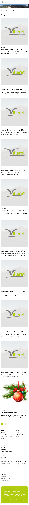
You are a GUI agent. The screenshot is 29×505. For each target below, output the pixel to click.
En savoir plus (21, 500)
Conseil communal (19, 465)
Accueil (3, 10)
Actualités (12, 10)
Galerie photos (19, 438)
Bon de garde (3, 449)
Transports (3, 440)
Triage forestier (4, 469)
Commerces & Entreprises (6, 436)
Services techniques (5, 467)
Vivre (7, 10)
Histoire (17, 432)
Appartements (4, 447)
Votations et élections (20, 469)
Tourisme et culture (19, 434)
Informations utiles (5, 445)
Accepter (7, 500)
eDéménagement (4, 476)
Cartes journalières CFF (6, 480)
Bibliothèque (3, 457)
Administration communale (6, 463)
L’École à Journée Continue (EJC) (6, 452)
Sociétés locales (4, 434)
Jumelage (17, 436)
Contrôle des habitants (5, 465)
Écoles (2, 455)
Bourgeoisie (3, 443)
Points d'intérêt (19, 440)
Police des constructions (6, 478)
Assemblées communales (21, 463)
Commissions (18, 467)
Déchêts (2, 438)
